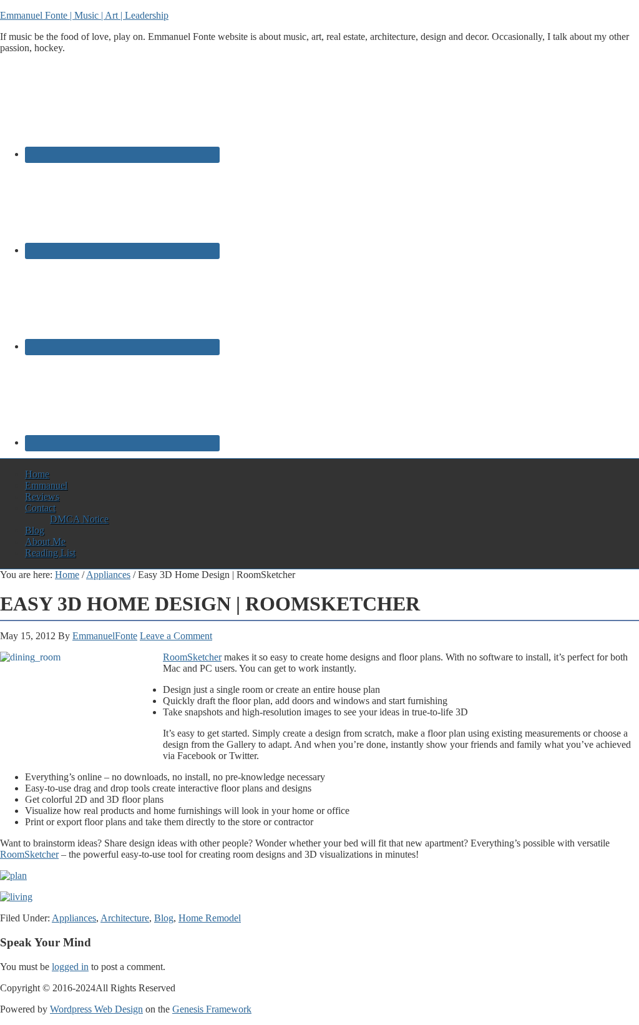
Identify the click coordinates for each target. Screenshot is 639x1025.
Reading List (50, 552)
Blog (34, 530)
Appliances (74, 918)
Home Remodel (209, 918)
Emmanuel (46, 485)
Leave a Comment (176, 635)
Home (37, 474)
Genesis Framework (211, 1009)
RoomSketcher (192, 657)
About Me (45, 541)
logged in (70, 966)
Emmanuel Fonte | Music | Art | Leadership (84, 15)
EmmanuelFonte (104, 635)
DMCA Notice (79, 519)
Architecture (124, 918)
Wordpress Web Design (96, 1009)
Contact (40, 508)
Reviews (42, 496)
